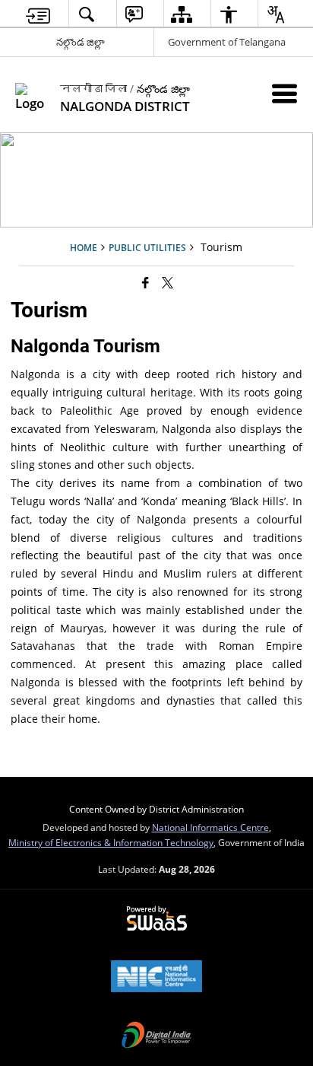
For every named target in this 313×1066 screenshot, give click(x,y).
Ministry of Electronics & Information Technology (110, 842)
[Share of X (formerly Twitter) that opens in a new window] (167, 282)
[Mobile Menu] (284, 93)
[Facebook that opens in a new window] (145, 282)
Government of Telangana (227, 42)
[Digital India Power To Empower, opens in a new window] (156, 1036)
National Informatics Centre (210, 827)
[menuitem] (38, 14)
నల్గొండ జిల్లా (80, 42)
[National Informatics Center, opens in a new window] (156, 978)
